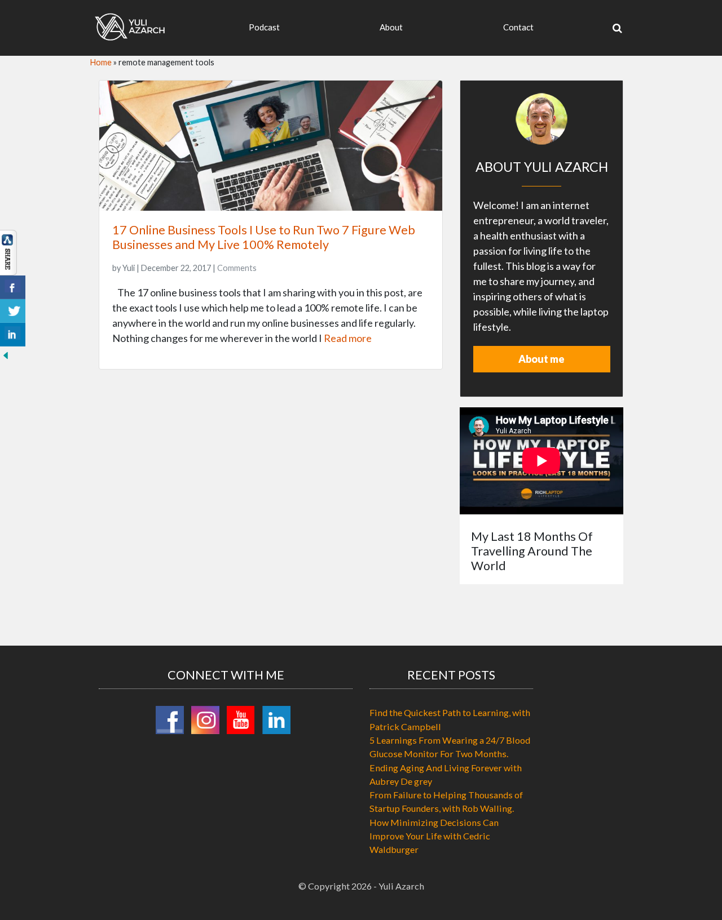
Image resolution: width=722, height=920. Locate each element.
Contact (518, 27)
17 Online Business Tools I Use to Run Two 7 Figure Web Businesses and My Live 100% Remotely (263, 237)
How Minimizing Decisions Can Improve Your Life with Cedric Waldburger (434, 836)
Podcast (264, 27)
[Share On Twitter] (12, 311)
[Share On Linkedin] (12, 334)
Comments (237, 268)
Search (593, 63)
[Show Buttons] (8, 251)
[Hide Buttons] (5, 354)
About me (541, 359)
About (391, 27)
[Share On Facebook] (12, 287)
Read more (348, 338)
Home (101, 62)
